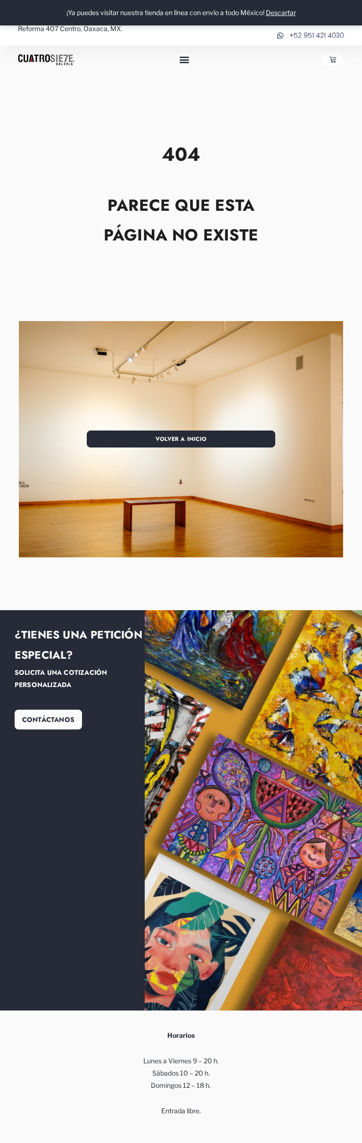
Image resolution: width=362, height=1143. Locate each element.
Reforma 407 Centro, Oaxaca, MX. (70, 29)
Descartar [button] (281, 12)
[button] (184, 59)
